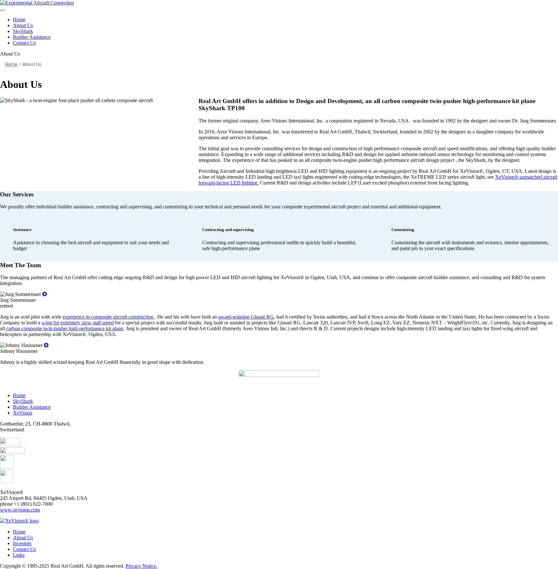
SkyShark (23, 31)
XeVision (22, 413)
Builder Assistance (32, 37)
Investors (22, 543)
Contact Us (24, 43)
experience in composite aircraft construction (109, 317)
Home (19, 19)
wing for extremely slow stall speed (78, 322)
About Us (23, 25)
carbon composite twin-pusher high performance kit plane (64, 328)
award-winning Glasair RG (246, 317)
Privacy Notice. (141, 566)
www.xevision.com (20, 509)
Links (19, 555)
